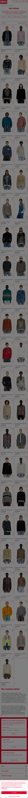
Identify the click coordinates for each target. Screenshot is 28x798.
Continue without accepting (14, 796)
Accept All (14, 792)
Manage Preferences (5, 787)
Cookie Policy (4, 788)
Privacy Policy (18, 787)
